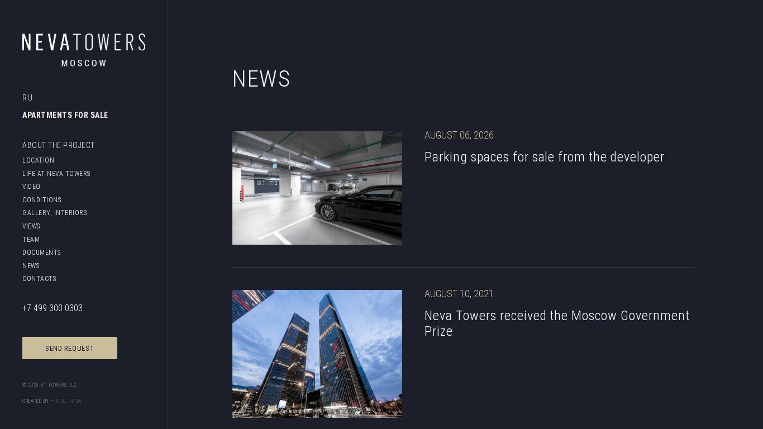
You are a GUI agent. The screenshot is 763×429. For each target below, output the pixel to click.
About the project (58, 145)
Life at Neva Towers (56, 173)
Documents (41, 252)
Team (31, 239)
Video (31, 186)
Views (31, 226)
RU (27, 98)
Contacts (39, 278)
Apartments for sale (65, 115)
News (30, 265)
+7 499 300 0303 (52, 307)
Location (38, 160)
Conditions (41, 200)
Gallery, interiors (54, 212)
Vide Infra (69, 401)
